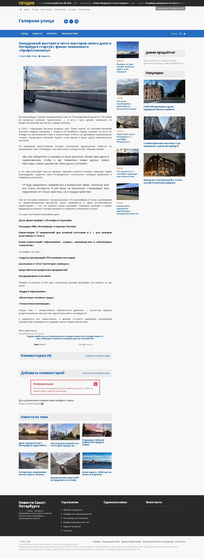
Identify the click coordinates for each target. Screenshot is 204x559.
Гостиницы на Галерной (75, 518)
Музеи (27, 9)
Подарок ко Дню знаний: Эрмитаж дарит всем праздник (125, 68)
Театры (35, 9)
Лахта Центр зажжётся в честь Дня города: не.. (65, 444)
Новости (158, 3)
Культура (52, 33)
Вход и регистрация (30, 403)
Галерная (23, 510)
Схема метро (60, 9)
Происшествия (70, 33)
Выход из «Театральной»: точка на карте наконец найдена (163, 181)
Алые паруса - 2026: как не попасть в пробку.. (96, 473)
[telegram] (71, 21)
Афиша (120, 61)
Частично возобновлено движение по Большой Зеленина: (126, 105)
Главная (96, 541)
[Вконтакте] (66, 21)
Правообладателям (131, 541)
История (72, 9)
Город (24, 33)
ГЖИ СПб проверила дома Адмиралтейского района (159, 108)
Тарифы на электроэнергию (77, 514)
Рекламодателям (110, 541)
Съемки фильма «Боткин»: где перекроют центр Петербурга (162, 145)
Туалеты (67, 530)
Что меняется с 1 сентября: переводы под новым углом (127, 174)
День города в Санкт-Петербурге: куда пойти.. (33, 444)
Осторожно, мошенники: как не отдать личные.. (33, 473)
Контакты (180, 541)
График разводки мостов (76, 522)
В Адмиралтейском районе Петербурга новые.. (93, 442)
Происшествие (100, 3)
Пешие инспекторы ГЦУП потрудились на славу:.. (65, 478)
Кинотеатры (46, 9)
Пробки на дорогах (73, 509)
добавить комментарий (98, 355)
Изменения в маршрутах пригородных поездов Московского (128, 210)
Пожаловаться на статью (31, 333)
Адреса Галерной (72, 526)
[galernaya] (76, 21)
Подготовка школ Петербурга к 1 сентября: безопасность (126, 138)
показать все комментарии (96, 373)
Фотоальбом (84, 9)
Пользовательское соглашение (158, 541)
